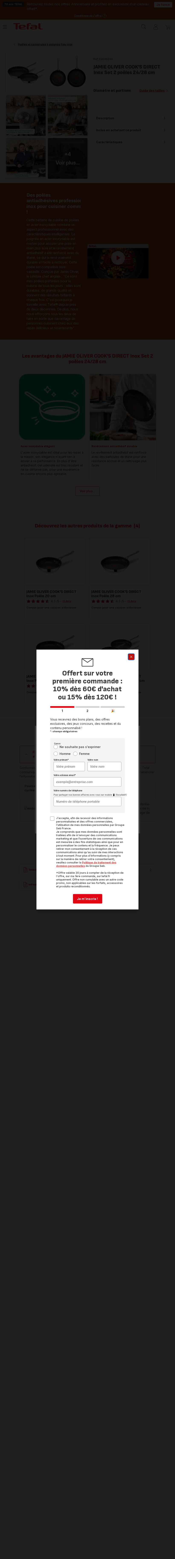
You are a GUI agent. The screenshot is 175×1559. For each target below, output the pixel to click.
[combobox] (69, 766)
